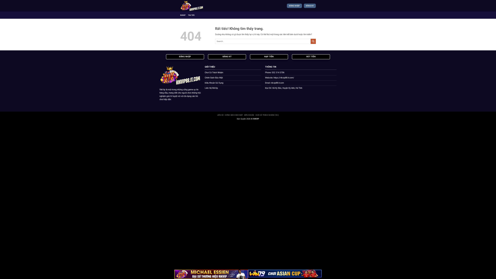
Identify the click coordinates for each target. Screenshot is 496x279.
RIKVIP (183, 15)
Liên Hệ (220, 115)
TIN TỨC (191, 15)
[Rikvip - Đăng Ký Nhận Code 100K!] (193, 6)
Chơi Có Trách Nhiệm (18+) (267, 115)
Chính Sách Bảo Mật (234, 115)
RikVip (162, 89)
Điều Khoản (249, 115)
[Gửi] (313, 41)
